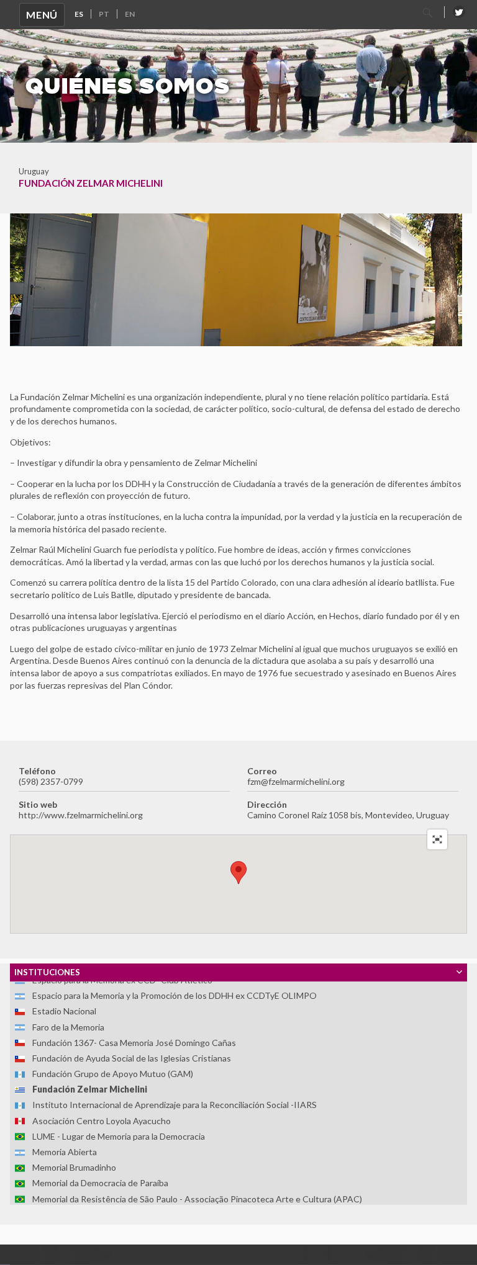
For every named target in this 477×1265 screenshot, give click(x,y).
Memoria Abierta (64, 1152)
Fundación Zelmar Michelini (89, 1089)
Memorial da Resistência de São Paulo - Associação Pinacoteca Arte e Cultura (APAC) (197, 1199)
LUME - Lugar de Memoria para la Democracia (118, 1136)
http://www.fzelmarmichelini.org (81, 815)
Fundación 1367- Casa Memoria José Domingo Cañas (134, 1042)
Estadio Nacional (64, 1011)
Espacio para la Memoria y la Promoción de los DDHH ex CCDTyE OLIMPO (174, 995)
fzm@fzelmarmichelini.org (296, 781)
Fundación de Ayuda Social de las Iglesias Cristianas (131, 1058)
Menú (42, 14)
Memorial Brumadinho (74, 1167)
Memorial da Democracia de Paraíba (100, 1183)
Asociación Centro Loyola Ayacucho (101, 1120)
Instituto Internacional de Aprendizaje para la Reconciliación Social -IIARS (174, 1104)
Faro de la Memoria (68, 1027)
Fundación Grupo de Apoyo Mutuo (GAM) (112, 1073)
